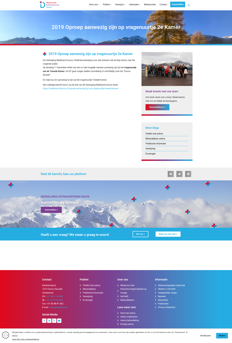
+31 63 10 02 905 (54, 300)
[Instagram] (54, 321)
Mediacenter (150, 4)
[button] (98, 4)
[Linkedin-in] (49, 321)
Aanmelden (178, 4)
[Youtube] (59, 321)
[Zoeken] (189, 5)
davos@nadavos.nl (58, 307)
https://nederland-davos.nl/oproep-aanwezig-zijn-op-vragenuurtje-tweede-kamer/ (81, 88)
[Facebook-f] (44, 321)
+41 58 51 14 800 (54, 296)
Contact (163, 4)
